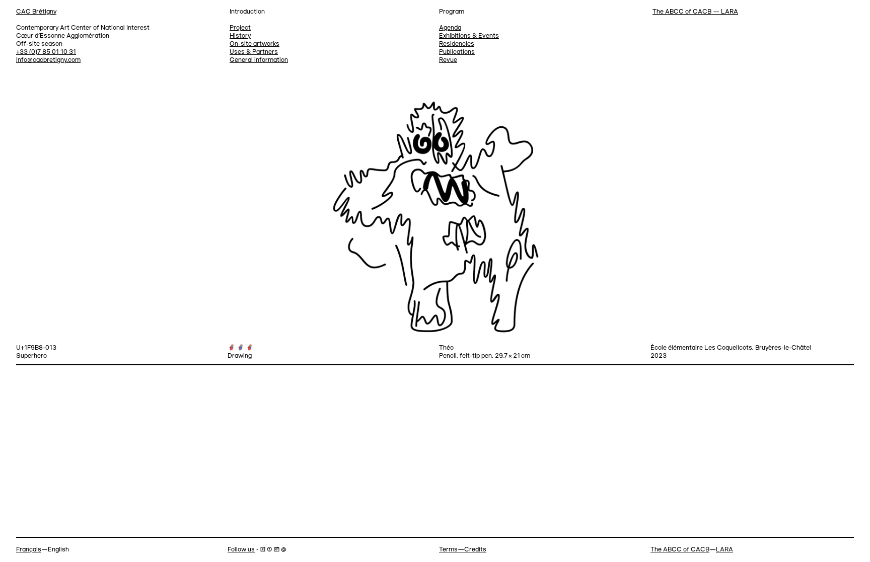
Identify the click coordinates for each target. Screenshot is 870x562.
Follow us (241, 549)
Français (28, 549)
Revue (448, 60)
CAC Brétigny (36, 12)
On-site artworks (254, 44)
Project (240, 28)
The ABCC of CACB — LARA (695, 12)
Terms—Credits (462, 549)
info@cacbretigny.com (48, 60)
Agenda (450, 28)
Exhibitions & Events (469, 36)
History (240, 36)
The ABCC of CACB (679, 549)
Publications (457, 52)
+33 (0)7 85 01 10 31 (46, 52)
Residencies (456, 44)
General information (259, 60)
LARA (724, 549)
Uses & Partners (254, 52)
